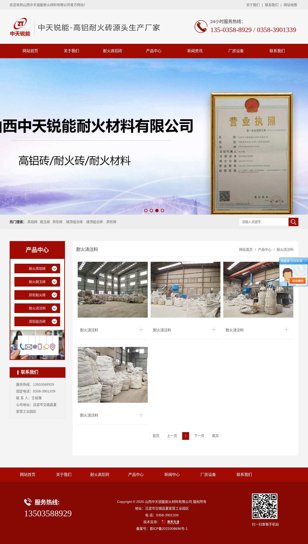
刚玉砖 (45, 222)
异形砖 (57, 222)
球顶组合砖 (74, 222)
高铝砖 (32, 222)
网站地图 (290, 5)
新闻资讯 (195, 51)
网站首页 (30, 51)
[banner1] (154, 136)
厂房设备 (236, 51)
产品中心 (153, 51)
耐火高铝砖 (112, 51)
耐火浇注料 (285, 249)
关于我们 (253, 5)
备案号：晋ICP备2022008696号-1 (162, 529)
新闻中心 (172, 475)
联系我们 (271, 5)
